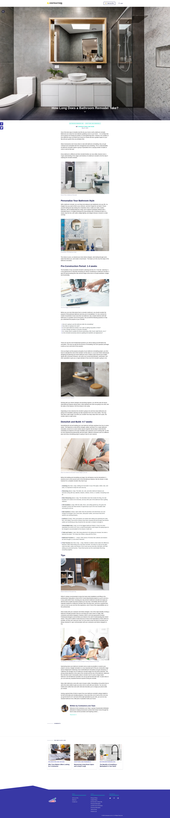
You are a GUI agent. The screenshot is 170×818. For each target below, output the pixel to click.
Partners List (94, 811)
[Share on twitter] (1, 127)
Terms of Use (94, 809)
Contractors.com (108, 815)
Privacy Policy (94, 798)
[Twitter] (110, 798)
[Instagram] (118, 798)
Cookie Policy (94, 799)
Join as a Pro (75, 798)
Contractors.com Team (86, 126)
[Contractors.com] (54, 4)
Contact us (74, 801)
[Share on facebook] (1, 123)
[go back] (3, 11)
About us (74, 799)
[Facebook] (114, 798)
